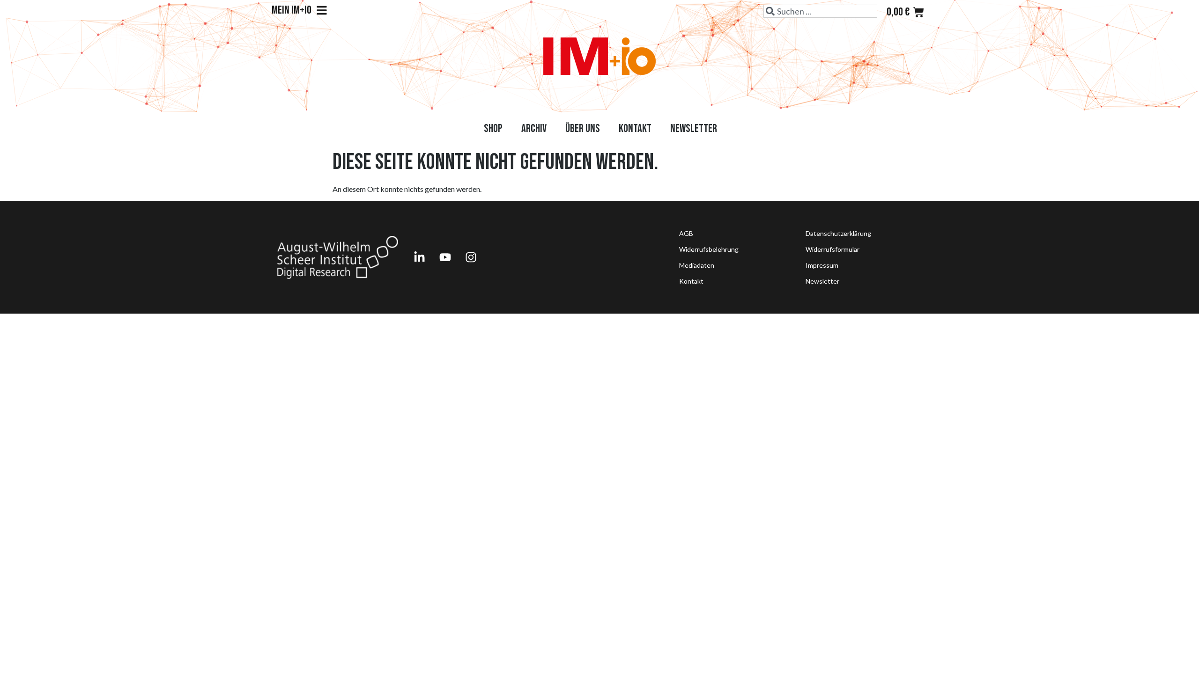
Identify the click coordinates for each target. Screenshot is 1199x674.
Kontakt (635, 128)
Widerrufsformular (832, 249)
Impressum (822, 265)
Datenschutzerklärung (838, 233)
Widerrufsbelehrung (709, 249)
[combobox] (820, 11)
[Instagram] (470, 257)
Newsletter (693, 128)
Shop (493, 128)
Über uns (582, 128)
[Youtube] (445, 257)
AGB (686, 233)
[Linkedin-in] (419, 257)
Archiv (534, 128)
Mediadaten (696, 265)
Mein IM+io (291, 10)
